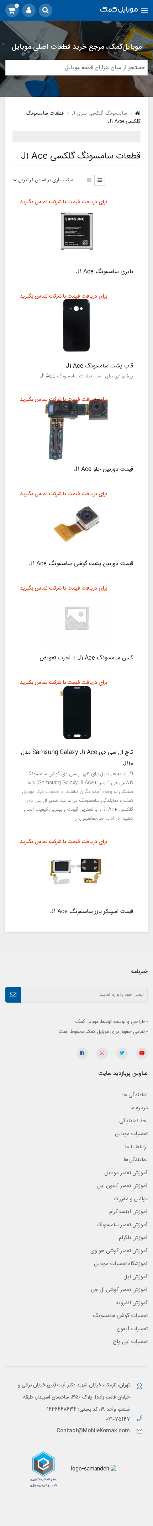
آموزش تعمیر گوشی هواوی (119, 1251)
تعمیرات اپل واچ (130, 1341)
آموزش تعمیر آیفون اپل (122, 1185)
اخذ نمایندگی (133, 1121)
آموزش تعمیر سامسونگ (122, 1225)
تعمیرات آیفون (132, 1328)
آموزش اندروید (132, 1302)
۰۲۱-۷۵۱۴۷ (118, 1419)
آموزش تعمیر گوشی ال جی (119, 1289)
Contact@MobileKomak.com (93, 1431)
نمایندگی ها (135, 1095)
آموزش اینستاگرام (128, 1211)
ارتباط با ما (136, 1147)
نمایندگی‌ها (135, 1159)
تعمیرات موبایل (131, 1133)
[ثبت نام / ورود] (29, 10)
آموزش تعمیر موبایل (126, 1173)
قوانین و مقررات (131, 1199)
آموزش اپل (135, 1276)
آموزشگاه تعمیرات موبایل (121, 1263)
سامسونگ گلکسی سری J (99, 113)
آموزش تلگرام (133, 1237)
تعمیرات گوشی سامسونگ (120, 1315)
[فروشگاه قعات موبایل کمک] (119, 10)
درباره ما (139, 1107)
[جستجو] (45, 10)
